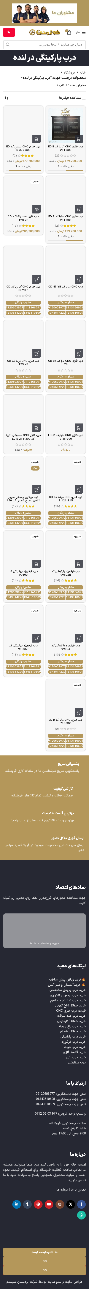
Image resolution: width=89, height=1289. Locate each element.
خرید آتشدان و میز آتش (64, 985)
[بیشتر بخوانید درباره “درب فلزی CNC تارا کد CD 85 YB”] (79, 353)
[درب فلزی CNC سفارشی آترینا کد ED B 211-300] (23, 414)
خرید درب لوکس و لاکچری (68, 995)
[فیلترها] (72, 392)
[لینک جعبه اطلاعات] (44, 768)
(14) (57, 580)
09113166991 (74, 308)
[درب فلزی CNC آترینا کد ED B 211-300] (65, 125)
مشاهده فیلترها (70, 98)
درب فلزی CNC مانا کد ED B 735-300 (66, 722)
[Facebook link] (81, 1204)
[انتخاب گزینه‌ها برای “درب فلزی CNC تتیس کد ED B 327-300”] (36, 139)
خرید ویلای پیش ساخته (65, 979)
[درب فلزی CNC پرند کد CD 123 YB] (23, 340)
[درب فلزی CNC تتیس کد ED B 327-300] (23, 125)
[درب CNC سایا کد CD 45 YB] (65, 266)
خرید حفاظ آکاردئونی (71, 1021)
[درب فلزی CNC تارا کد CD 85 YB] (65, 340)
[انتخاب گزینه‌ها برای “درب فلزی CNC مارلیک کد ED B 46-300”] (79, 427)
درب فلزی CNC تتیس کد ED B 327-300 (23, 148)
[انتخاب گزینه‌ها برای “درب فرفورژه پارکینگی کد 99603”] (36, 564)
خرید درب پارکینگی (73, 1036)
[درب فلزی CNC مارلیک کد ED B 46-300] (65, 414)
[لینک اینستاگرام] (60, 1204)
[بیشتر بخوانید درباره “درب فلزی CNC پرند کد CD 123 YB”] (36, 353)
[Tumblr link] (27, 1204)
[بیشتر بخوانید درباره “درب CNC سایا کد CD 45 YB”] (79, 279)
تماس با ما (78, 1189)
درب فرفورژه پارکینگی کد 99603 (23, 573)
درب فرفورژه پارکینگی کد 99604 (65, 647)
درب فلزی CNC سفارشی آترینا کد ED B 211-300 (23, 437)
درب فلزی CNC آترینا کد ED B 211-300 (65, 148)
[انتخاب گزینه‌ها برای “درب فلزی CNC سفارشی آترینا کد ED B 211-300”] (36, 427)
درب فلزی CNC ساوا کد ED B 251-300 (65, 218)
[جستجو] (7, 44)
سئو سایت (54, 1282)
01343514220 (56, 313)
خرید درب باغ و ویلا (72, 1026)
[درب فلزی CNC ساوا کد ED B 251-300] (65, 195)
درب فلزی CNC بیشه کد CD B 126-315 (66, 499)
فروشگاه (69, 72)
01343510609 (74, 313)
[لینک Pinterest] (38, 1204)
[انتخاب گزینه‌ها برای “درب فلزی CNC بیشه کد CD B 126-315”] (79, 489)
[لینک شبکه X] (70, 1204)
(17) (15, 506)
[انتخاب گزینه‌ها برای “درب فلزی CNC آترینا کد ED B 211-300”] (79, 139)
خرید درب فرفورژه (74, 1041)
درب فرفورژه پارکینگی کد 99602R (65, 573)
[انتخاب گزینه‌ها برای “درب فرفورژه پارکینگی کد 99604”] (79, 638)
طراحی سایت (74, 1282)
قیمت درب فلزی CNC (71, 1010)
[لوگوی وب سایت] (44, 32)
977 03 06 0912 (46, 1113)
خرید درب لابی (76, 1057)
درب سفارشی (77, 1062)
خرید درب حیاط (75, 1047)
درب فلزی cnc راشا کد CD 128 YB (23, 218)
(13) (15, 225)
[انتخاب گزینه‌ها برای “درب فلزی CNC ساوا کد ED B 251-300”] (79, 209)
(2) (57, 155)
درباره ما (62, 1189)
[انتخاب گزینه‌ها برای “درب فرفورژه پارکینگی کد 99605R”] (36, 638)
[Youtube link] (49, 1204)
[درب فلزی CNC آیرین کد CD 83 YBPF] (23, 266)
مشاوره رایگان (65, 302)
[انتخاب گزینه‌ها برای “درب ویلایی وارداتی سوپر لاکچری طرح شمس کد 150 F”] (36, 489)
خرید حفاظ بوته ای (73, 1031)
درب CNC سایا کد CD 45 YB (65, 286)
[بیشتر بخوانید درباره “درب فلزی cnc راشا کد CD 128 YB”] (36, 209)
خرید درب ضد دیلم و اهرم (68, 1000)
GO (45, 1261)
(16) (57, 506)
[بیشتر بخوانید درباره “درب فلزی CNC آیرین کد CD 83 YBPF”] (36, 279)
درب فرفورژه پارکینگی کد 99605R (23, 647)
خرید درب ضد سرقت (71, 1016)
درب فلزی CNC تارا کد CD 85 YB (65, 363)
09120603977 (56, 308)
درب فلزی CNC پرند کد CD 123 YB (23, 363)
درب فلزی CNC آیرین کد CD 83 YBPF (23, 288)
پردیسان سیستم (17, 1282)
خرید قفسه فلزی (74, 1052)
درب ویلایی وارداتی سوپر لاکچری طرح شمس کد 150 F (23, 500)
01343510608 (45, 1099)
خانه (83, 72)
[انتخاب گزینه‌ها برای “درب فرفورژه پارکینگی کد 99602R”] (79, 564)
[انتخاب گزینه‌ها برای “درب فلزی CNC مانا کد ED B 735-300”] (79, 712)
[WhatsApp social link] (81, 1215)
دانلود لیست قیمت (43, 1252)
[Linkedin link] (16, 1204)
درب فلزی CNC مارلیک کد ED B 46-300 (65, 437)
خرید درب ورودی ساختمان (67, 990)
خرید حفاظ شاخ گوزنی (70, 1005)
